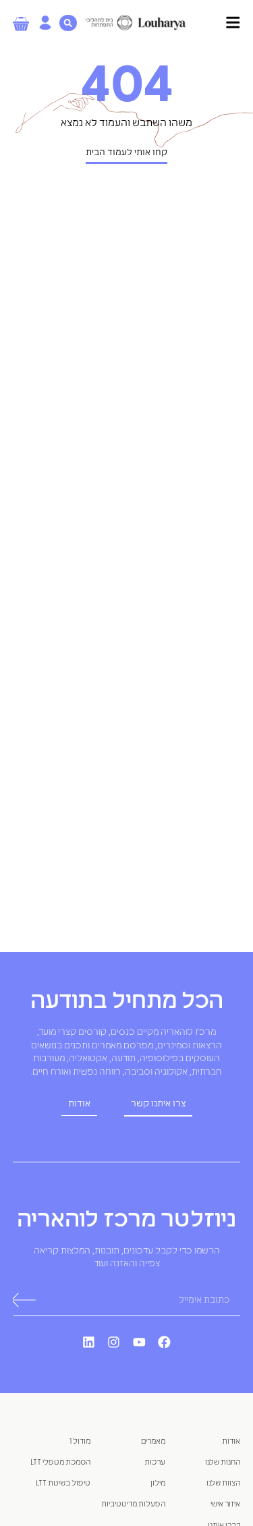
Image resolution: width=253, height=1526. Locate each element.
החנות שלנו (222, 1462)
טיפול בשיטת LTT (63, 1483)
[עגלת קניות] (21, 24)
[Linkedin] (89, 1342)
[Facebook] (164, 1342)
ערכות (154, 1462)
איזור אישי (225, 1504)
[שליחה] (23, 1300)
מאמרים (153, 1441)
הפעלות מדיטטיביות (133, 1504)
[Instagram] (114, 1342)
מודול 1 (79, 1441)
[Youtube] (139, 1342)
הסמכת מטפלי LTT (60, 1462)
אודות (231, 1441)
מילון (157, 1483)
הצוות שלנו (223, 1483)
